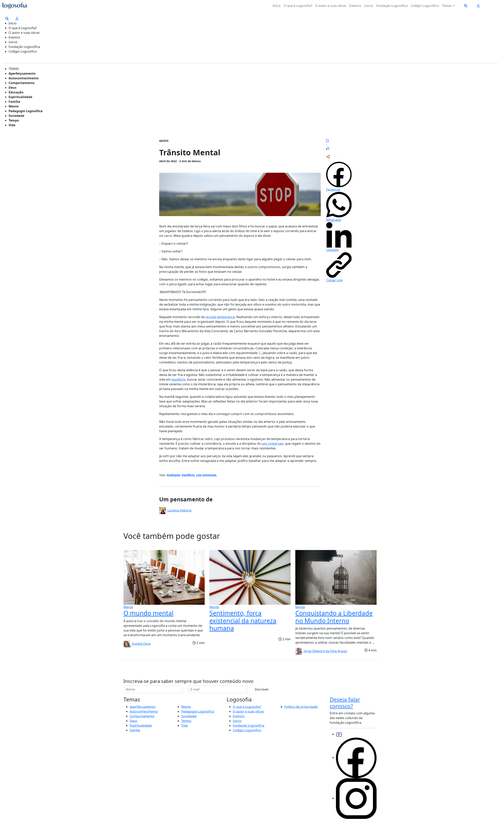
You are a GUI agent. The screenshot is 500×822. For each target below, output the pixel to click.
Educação (16, 92)
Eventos (355, 6)
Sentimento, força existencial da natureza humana (242, 620)
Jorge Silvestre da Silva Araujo (324, 651)
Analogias (173, 475)
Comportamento (22, 83)
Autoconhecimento (24, 78)
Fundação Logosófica (392, 6)
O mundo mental (148, 613)
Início (277, 6)
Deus (12, 87)
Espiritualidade (20, 97)
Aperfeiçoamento (22, 73)
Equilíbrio (188, 475)
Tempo (14, 120)
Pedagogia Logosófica (26, 111)
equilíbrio (178, 379)
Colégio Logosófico (425, 6)
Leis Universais (272, 443)
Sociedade (16, 116)
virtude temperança (220, 317)
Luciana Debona (178, 510)
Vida (12, 125)
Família (14, 101)
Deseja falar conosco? (345, 703)
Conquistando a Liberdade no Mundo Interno (334, 617)
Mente (14, 106)
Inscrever (262, 689)
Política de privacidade (301, 707)
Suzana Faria (140, 643)
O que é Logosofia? (298, 6)
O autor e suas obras (330, 6)
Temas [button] (447, 6)
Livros (368, 6)
